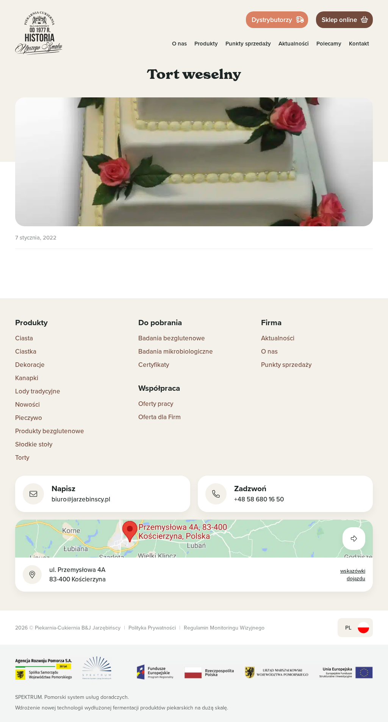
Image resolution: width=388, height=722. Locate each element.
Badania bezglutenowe (171, 338)
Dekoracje (30, 364)
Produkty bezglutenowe (49, 430)
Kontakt (359, 43)
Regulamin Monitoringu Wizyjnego (224, 627)
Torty (22, 457)
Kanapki (26, 377)
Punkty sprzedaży (248, 43)
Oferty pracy (155, 403)
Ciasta (24, 338)
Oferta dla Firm (159, 416)
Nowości (27, 404)
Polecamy (328, 43)
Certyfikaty (153, 364)
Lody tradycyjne (37, 391)
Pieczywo (28, 417)
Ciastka (25, 351)
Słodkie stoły (33, 444)
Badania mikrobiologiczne (175, 351)
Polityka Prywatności (152, 627)
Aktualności (293, 43)
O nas (179, 43)
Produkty (206, 43)
